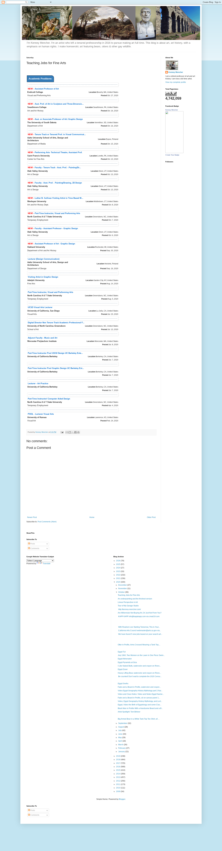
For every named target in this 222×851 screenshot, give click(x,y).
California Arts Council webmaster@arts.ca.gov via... (139, 630)
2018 (118, 760)
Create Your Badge (172, 155)
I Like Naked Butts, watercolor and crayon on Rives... (139, 666)
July (120, 730)
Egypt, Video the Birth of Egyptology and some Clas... (139, 705)
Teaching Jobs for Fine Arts (129, 595)
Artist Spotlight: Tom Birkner (129, 712)
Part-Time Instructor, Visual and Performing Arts (57, 213)
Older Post (151, 517)
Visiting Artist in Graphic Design (43, 277)
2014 (118, 774)
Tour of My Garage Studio (128, 606)
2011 (118, 784)
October (121, 592)
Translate (46, 563)
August (121, 727)
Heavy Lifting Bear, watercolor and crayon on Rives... (139, 673)
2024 (118, 568)
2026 (118, 561)
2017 (118, 763)
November (122, 588)
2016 (118, 767)
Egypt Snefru (123, 683)
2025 (118, 564)
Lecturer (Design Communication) (43, 259)
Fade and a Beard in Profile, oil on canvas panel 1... (139, 698)
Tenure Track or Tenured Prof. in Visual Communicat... (60, 134)
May (120, 737)
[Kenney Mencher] (174, 152)
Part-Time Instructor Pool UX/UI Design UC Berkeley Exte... (55, 353)
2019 (118, 756)
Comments (34, 548)
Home (91, 517)
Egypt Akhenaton (125, 659)
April (120, 741)
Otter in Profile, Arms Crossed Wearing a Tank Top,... (139, 645)
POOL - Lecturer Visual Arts (41, 414)
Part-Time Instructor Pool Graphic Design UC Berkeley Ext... (56, 368)
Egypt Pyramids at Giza (127, 662)
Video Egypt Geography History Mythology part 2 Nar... (140, 691)
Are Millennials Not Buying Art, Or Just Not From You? (139, 613)
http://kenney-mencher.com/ (129, 609)
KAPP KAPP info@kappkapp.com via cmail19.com (139, 616)
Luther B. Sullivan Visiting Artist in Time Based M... (59, 198)
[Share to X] (72, 432)
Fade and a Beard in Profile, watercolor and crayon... (139, 687)
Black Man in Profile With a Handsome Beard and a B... (140, 708)
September (123, 723)
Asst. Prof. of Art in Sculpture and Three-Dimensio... (59, 104)
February (122, 748)
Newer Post (32, 517)
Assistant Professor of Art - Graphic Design (55, 244)
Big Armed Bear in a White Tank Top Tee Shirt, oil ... (138, 719)
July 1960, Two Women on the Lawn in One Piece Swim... (141, 655)
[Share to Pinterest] (78, 432)
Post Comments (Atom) (47, 522)
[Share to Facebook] (75, 432)
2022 (118, 575)
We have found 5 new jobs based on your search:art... (140, 634)
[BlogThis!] (69, 432)
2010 (118, 788)
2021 (118, 578)
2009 (118, 791)
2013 (118, 777)
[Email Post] (62, 432)
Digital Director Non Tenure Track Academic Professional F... (56, 322)
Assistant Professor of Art (47, 89)
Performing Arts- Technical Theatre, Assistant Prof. (58, 152)
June (120, 734)
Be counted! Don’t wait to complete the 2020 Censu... (140, 676)
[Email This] (66, 432)
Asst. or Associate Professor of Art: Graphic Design (59, 119)
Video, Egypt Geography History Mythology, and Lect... (140, 701)
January (121, 752)
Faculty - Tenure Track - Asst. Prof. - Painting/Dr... (58, 167)
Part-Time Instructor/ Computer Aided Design (49, 399)
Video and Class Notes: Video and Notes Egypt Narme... (141, 694)
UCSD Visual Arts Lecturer (40, 307)
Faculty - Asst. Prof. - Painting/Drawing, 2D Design (58, 183)
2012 (118, 781)
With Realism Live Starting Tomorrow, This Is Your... (139, 627)
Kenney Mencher (175, 72)
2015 (118, 770)
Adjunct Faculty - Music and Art (42, 338)
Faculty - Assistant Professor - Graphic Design (56, 228)
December (122, 585)
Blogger (122, 799)
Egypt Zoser (123, 669)
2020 (118, 582)
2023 (118, 571)
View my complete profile (175, 82)
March (121, 745)
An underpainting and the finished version (135, 599)
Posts (32, 544)
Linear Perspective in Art (128, 602)
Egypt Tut (121, 652)
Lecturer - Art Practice (38, 383)
